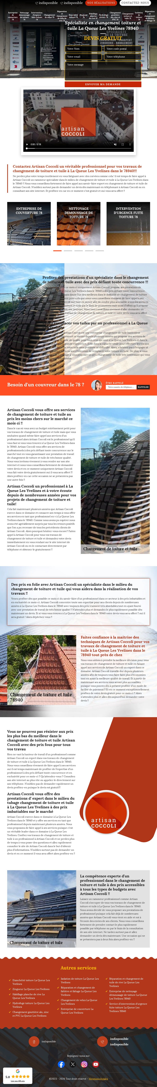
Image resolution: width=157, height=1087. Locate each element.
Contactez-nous (135, 2)
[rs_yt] (95, 1064)
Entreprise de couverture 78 (12, 16)
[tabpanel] (29, 223)
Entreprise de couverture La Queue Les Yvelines (77, 1011)
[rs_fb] (61, 1064)
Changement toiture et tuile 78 (127, 16)
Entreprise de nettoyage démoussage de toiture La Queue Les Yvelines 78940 (128, 995)
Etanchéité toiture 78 (73, 16)
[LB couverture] (106, 813)
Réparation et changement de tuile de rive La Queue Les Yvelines (126, 982)
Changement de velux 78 (49, 16)
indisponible (119, 1039)
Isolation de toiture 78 (139, 16)
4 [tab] (89, 250)
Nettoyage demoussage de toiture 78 (24, 16)
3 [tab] (78, 250)
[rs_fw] (72, 1064)
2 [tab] (68, 250)
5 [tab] (100, 250)
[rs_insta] (84, 1064)
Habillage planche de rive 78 (93, 16)
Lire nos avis (18, 1081)
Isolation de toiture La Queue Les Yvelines (80, 980)
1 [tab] (57, 250)
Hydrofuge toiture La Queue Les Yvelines (31, 1005)
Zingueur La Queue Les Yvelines (31, 989)
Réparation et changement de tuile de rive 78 (62, 16)
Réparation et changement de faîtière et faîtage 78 (149, 16)
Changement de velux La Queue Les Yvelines (79, 1002)
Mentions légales (98, 1078)
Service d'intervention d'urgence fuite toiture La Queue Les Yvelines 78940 (128, 1007)
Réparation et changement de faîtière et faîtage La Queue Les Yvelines (78, 991)
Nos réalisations (101, 2)
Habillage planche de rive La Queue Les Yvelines (29, 996)
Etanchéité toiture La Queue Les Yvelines (31, 982)
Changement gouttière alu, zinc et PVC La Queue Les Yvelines (31, 1014)
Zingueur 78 (84, 16)
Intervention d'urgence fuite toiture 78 (36, 16)
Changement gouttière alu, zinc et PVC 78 (115, 16)
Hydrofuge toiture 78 (103, 16)
